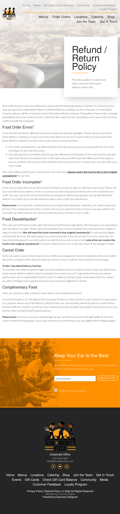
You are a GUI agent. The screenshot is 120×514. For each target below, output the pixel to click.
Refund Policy (52, 491)
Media (36, 5)
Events (26, 5)
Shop (111, 16)
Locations (81, 16)
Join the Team (86, 21)
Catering (97, 16)
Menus (43, 16)
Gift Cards (49, 5)
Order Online (61, 16)
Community (83, 5)
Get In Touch (109, 21)
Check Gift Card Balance (60, 479)
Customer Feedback (104, 5)
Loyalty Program (109, 9)
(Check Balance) (64, 5)
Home (10, 475)
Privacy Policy (35, 491)
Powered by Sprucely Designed (60, 497)
